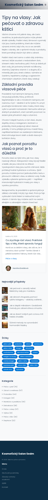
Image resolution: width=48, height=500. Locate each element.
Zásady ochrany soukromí (8, 478)
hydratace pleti (9, 365)
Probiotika (10, 394)
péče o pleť (7, 344)
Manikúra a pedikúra (14, 401)
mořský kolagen (9, 361)
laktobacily (38, 344)
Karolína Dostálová (20, 268)
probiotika (18, 344)
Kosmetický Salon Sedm (24, 5)
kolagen (18, 348)
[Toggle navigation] (45, 4)
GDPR (4, 483)
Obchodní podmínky (10, 473)
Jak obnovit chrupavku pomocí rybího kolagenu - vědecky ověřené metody (25, 298)
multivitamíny (8, 352)
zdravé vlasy (8, 369)
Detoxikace (10, 405)
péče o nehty (22, 361)
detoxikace (29, 348)
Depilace (9, 420)
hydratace (19, 369)
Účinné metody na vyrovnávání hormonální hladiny (24, 324)
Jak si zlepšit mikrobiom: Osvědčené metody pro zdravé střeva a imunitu (26, 306)
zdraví (28, 344)
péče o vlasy (8, 348)
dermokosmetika (23, 352)
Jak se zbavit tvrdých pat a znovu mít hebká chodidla (26, 315)
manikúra (34, 361)
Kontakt (5, 487)
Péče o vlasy (11, 258)
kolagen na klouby (10, 357)
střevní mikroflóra (26, 357)
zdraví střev (22, 365)
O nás (4, 469)
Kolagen (9, 398)
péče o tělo (33, 365)
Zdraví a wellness (13, 390)
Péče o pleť (10, 386)
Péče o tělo (10, 417)
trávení (35, 352)
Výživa (8, 413)
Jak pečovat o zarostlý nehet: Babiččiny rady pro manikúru (23, 289)
